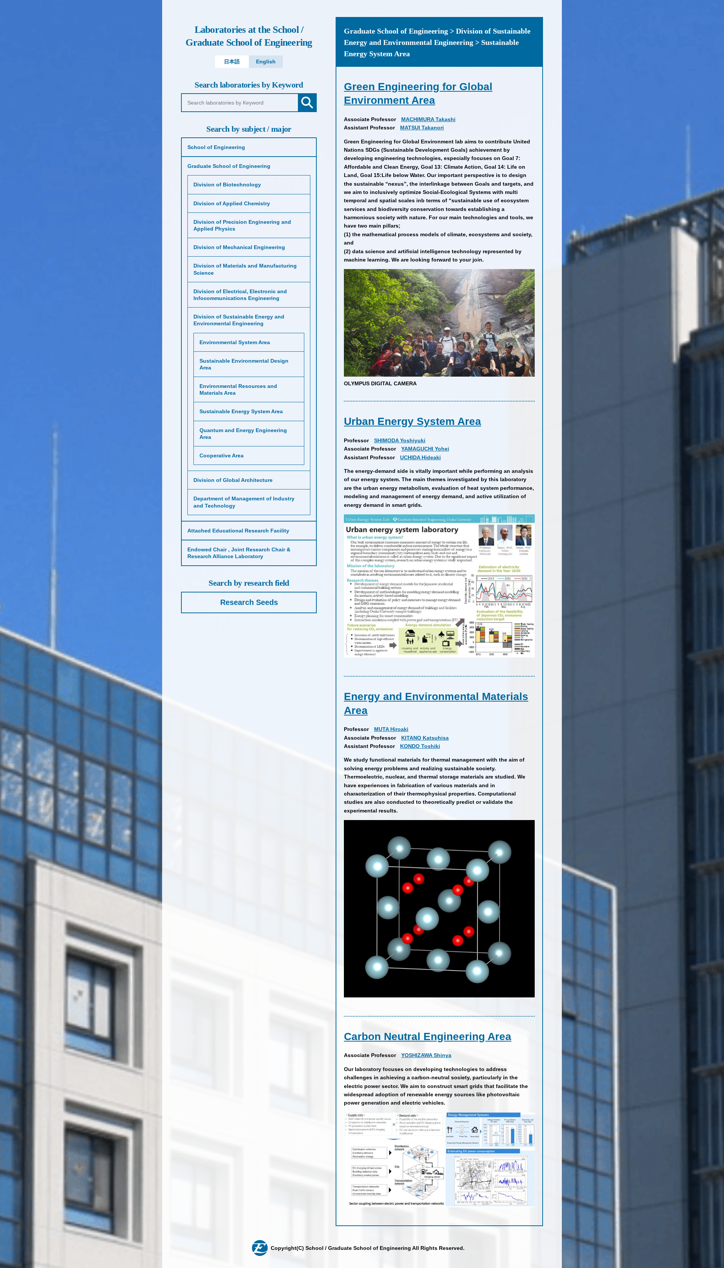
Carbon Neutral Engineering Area (427, 1036)
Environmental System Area (234, 342)
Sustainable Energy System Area (241, 411)
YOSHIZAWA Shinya (426, 1055)
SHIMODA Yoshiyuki (399, 440)
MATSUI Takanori (422, 128)
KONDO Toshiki (420, 746)
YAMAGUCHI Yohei (425, 449)
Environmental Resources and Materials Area (238, 389)
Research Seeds (249, 602)
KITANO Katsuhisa (425, 738)
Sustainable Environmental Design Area (243, 364)
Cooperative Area (221, 455)
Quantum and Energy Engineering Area (243, 433)
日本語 (232, 61)
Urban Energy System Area (412, 421)
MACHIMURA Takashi (428, 119)
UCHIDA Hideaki (420, 457)
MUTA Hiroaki (391, 729)
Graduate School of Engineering (249, 36)
